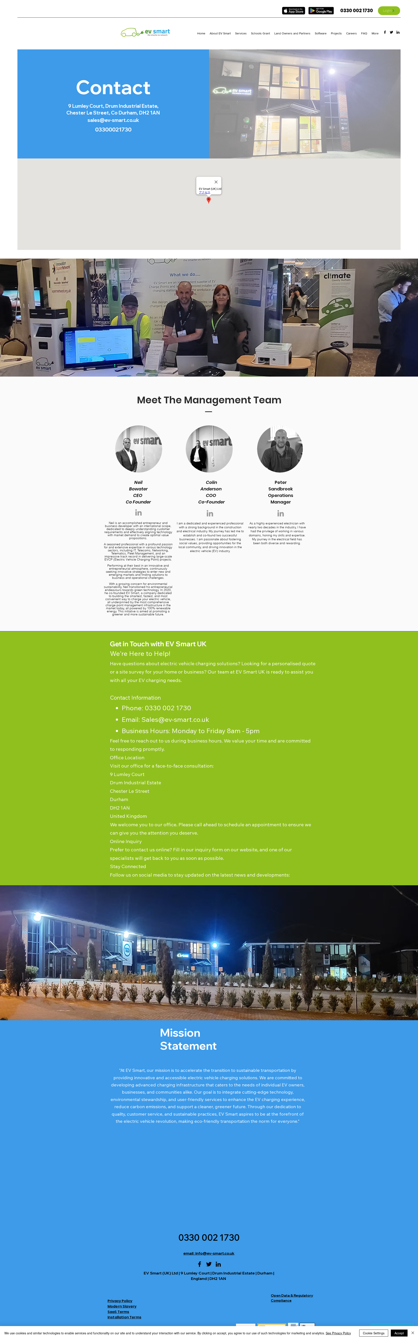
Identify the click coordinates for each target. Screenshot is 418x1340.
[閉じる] (412, 1333)
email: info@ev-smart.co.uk (208, 1253)
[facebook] (385, 32)
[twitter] (391, 32)
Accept (399, 1333)
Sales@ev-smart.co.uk (175, 719)
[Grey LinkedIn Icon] (138, 512)
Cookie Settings (373, 1333)
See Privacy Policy (338, 1333)
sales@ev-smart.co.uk (113, 120)
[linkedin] (398, 32)
